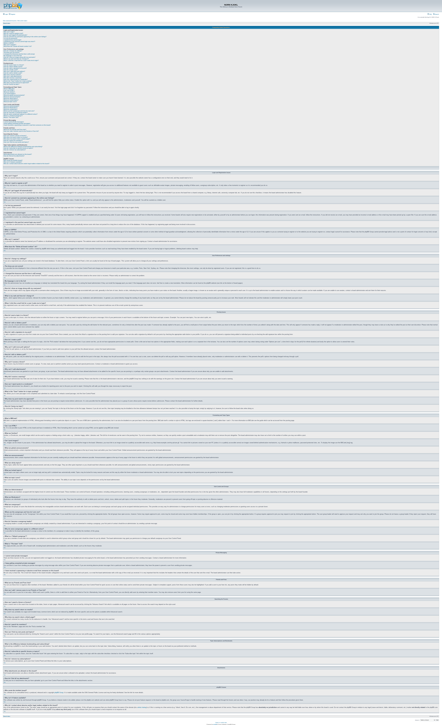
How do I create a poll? (11, 70)
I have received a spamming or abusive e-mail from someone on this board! (27, 125)
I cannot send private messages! (14, 122)
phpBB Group (58, 692)
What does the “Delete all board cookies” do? (18, 46)
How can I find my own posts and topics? (16, 142)
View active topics (22, 20)
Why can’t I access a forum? (12, 74)
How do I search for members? (13, 140)
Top (5, 179)
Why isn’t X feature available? (13, 162)
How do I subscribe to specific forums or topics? (18, 148)
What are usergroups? (10, 109)
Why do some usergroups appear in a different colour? (21, 114)
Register (12, 14)
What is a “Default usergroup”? (13, 116)
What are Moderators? (10, 108)
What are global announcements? (14, 95)
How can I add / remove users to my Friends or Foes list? (21, 131)
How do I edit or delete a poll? (13, 73)
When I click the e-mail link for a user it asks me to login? (21, 60)
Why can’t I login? (9, 32)
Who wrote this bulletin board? (13, 160)
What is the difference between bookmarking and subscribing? (23, 146)
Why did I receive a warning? (13, 78)
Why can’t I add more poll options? (14, 71)
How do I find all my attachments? (14, 156)
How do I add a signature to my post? (15, 68)
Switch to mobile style (221, 722)
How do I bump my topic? (11, 84)
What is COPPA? (9, 43)
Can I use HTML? (9, 90)
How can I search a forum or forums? (15, 135)
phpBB (215, 724)
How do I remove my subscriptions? (15, 150)
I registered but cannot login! (12, 40)
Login (6, 14)
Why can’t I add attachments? (13, 76)
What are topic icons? (10, 101)
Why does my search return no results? (16, 137)
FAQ (430, 14)
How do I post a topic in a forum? (14, 65)
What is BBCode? (9, 89)
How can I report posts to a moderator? (16, 79)
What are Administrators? (11, 106)
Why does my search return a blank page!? (17, 139)
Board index (6, 23)
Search (437, 14)
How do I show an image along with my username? (19, 57)
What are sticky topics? (11, 98)
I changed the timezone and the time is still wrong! (19, 54)
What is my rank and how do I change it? (16, 59)
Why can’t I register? (10, 45)
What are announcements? (12, 97)
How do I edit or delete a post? (13, 66)
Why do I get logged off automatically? (15, 35)
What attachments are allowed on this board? (18, 154)
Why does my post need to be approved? (16, 82)
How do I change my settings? (13, 51)
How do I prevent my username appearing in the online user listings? (25, 36)
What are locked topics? (11, 100)
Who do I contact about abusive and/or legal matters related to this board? (26, 163)
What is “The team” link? (11, 117)
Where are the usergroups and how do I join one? (19, 111)
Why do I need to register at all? (13, 33)
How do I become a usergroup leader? (16, 112)
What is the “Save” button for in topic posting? (18, 81)
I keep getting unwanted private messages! (17, 123)
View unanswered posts (9, 20)
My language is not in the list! (13, 55)
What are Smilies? (9, 92)
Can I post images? (10, 93)
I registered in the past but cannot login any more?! (19, 41)
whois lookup (142, 707)
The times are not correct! (11, 52)
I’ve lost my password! (10, 38)
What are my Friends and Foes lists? (15, 129)
